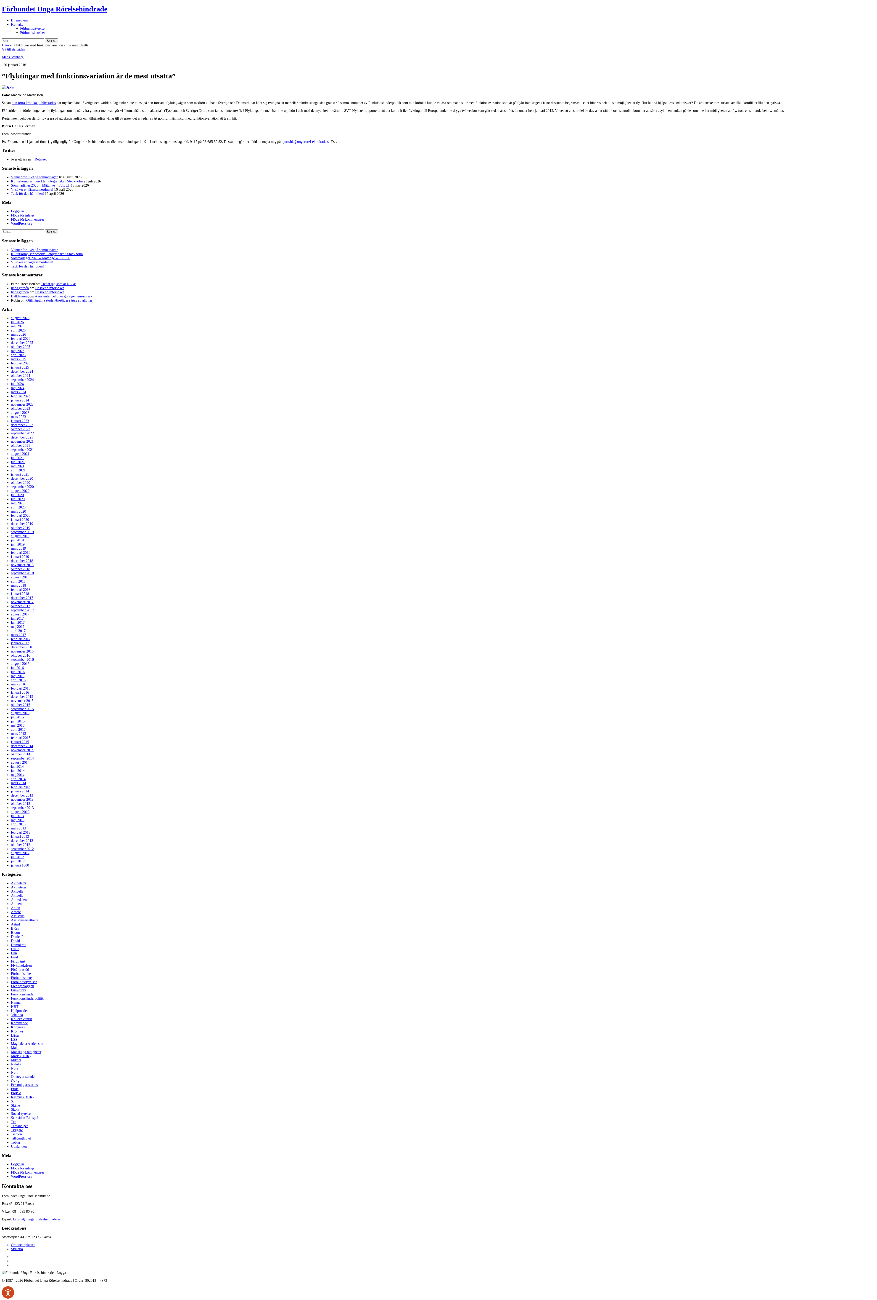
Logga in (17, 211)
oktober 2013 (20, 803)
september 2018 (22, 573)
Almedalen (19, 899)
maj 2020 (17, 503)
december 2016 (22, 647)
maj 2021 (17, 466)
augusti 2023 (20, 413)
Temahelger (19, 1126)
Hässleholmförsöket (49, 288)
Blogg (15, 932)
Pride (14, 1089)
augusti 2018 (20, 577)
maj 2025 (17, 351)
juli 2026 (17, 322)
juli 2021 (17, 458)
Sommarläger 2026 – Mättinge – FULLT (40, 185)
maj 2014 (17, 775)
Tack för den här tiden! (27, 193)
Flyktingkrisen (21, 965)
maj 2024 (17, 388)
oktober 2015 (20, 705)
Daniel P (17, 937)
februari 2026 (20, 338)
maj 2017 (17, 627)
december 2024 (22, 371)
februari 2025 (20, 363)
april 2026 (18, 330)
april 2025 (18, 355)
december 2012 (22, 841)
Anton (15, 908)
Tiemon (16, 1134)
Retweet (41, 159)
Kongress (18, 1027)
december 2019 (22, 524)
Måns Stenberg (13, 57)
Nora (14, 1068)
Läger (15, 1035)
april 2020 (18, 507)
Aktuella (17, 891)
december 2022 (22, 425)
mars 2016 (18, 684)
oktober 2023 (20, 408)
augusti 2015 (20, 713)
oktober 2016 (20, 655)
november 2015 (22, 701)
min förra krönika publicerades (34, 103)
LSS (14, 1039)
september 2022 (22, 433)
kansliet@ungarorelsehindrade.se (37, 1219)
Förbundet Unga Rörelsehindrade (54, 9)
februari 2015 (20, 738)
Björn (15, 928)
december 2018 (22, 561)
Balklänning (20, 296)
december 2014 (22, 746)
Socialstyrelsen (21, 1113)
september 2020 (22, 487)
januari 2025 (20, 367)
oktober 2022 (20, 429)
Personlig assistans (24, 1085)
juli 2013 (17, 816)
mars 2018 (18, 585)
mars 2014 (18, 783)
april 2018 (18, 581)
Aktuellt (17, 895)
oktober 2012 (20, 845)
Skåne (15, 1105)
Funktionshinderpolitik (27, 998)
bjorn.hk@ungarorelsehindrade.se (306, 142)
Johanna (17, 1015)
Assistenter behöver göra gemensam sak (63, 296)
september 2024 (22, 380)
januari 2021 (20, 474)
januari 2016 (20, 692)
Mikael (16, 1060)
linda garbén (20, 288)
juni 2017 (18, 622)
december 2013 (22, 795)
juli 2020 (17, 495)
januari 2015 (20, 742)
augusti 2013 (20, 812)
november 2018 (22, 565)
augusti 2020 (20, 491)
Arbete (16, 912)
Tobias (16, 1142)
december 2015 (22, 696)
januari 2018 (20, 594)
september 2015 (22, 709)
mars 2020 (18, 511)
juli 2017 (17, 618)
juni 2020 (18, 499)
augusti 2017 (20, 614)
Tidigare (17, 1130)
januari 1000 (20, 865)
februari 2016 (20, 688)
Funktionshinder (22, 994)
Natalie (16, 1064)
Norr (14, 1072)
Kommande (19, 1023)
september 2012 (22, 849)
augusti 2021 (20, 454)
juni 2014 (18, 771)
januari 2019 (20, 557)
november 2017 (22, 602)
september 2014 (22, 758)
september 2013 (22, 808)
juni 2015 (18, 721)
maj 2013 (17, 820)
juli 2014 (17, 766)
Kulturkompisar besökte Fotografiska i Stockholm (47, 181)
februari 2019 (20, 552)
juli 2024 (17, 384)
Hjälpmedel (19, 1011)
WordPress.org (21, 223)
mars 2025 (18, 359)
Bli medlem (19, 20)
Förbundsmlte (21, 974)
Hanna (16, 1002)
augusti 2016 (20, 664)
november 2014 (22, 750)
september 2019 (22, 532)
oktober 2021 (20, 445)
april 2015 (18, 729)
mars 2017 (18, 635)
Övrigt (15, 1081)
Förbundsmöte (21, 978)
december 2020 (22, 478)
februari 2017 (20, 639)
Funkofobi (18, 990)
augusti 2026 (20, 318)
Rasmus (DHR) (22, 1097)
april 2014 (18, 779)
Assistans (17, 916)
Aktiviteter (18, 883)
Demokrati (18, 945)
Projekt (16, 1093)
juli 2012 (17, 857)
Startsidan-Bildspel (24, 1118)
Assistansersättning (24, 920)
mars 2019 (18, 548)
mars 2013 (18, 828)
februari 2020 (20, 515)
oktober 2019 (20, 528)
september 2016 (22, 659)
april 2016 (18, 680)
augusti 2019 (20, 536)
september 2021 (22, 450)
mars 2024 (18, 392)
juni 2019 (18, 544)
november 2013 (22, 799)
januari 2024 (20, 400)
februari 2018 (20, 589)
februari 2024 (20, 396)
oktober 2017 (20, 606)
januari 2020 (20, 520)
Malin (15, 1048)
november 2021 (22, 441)
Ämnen (16, 904)
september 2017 (22, 610)
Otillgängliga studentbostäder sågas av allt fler (59, 300)
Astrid (15, 924)
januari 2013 (20, 836)
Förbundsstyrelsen (33, 28)
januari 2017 (20, 643)
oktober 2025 (20, 347)
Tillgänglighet (21, 1138)
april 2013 (18, 824)
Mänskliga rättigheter (26, 1052)
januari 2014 (20, 791)
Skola (15, 1109)
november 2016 (22, 651)
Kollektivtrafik (21, 1019)
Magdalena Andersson (27, 1044)
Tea (13, 1122)
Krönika (17, 1031)
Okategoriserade (22, 1076)
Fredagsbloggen (22, 986)
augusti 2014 (20, 762)
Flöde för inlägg (22, 215)
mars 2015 (18, 734)
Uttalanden (19, 1146)
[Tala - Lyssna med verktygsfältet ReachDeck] (8, 1292)
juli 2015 (17, 717)
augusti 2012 (20, 853)
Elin (14, 953)
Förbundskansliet (32, 33)
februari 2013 (20, 832)
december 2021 (22, 437)
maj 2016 (17, 676)
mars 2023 (18, 417)
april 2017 (18, 631)
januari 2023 (20, 421)
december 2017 (22, 598)
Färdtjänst (18, 961)
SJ (12, 1101)
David (15, 941)
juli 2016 (17, 668)
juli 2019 (17, 540)
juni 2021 (18, 462)
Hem (5, 45)
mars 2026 (18, 334)
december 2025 (22, 343)
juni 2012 (18, 861)
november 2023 (22, 404)
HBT (14, 1006)
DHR (15, 949)
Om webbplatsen (23, 1245)
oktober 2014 (20, 754)
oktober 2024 (20, 375)
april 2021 (18, 470)
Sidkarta (17, 1249)
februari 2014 (20, 787)
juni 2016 (18, 672)
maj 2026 (17, 326)
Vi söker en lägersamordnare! (32, 189)
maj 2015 (17, 725)
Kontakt (17, 24)
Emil (14, 957)
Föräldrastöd (20, 969)
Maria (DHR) (21, 1056)
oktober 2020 (20, 482)
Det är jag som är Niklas (58, 284)
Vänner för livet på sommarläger (34, 177)
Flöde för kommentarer (27, 219)
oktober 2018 (20, 569)
